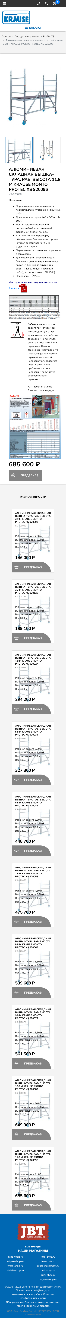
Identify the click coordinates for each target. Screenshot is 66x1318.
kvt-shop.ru (48, 1270)
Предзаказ (29, 475)
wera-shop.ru (15, 1265)
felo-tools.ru (48, 1261)
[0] (53, 3)
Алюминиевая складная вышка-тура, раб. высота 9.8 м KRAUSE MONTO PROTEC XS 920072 (33, 1014)
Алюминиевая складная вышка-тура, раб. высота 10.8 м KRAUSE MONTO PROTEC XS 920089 (33, 1085)
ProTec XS (48, 36)
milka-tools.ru (15, 1256)
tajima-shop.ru (48, 1279)
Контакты (17, 1294)
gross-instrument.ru (48, 1265)
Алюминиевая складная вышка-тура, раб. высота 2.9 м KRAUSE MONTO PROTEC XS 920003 (33, 517)
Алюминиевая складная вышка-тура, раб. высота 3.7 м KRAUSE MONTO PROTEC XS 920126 (33, 588)
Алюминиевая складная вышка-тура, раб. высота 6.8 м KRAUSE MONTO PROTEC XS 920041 (33, 801)
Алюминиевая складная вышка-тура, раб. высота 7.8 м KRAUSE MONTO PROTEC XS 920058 (33, 872)
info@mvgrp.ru (42, 1290)
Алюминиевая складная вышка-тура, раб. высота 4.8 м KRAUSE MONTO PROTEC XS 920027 (33, 659)
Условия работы (33, 1294)
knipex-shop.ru (15, 1261)
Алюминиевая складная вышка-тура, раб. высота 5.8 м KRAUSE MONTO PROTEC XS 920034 (33, 730)
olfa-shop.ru (48, 1256)
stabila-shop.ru (15, 1270)
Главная (6, 36)
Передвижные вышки (26, 36)
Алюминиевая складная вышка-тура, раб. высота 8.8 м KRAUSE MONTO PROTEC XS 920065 (33, 943)
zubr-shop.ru (48, 1275)
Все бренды (33, 1246)
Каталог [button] (35, 28)
